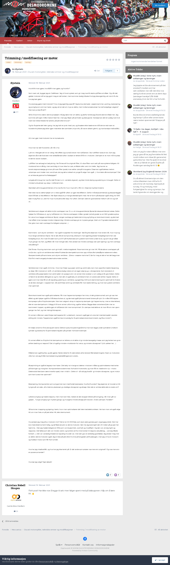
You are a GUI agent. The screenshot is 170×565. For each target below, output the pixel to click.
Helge (138, 147)
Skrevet (155, 81)
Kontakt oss (88, 545)
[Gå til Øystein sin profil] (8, 71)
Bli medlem (160, 5)
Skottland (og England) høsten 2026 (150, 171)
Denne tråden (153, 40)
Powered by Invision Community (85, 550)
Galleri (19, 40)
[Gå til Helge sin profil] (129, 143)
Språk (58, 545)
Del (98, 71)
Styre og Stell (43, 40)
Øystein (19, 69)
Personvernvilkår (72, 545)
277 (16, 112)
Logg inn (144, 5)
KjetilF (138, 134)
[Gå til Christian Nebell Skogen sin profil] (16, 498)
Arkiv (29, 40)
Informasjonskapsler (105, 545)
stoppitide (140, 81)
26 (17, 511)
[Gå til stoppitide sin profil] (129, 77)
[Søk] (165, 40)
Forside (8, 40)
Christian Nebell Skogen (15, 487)
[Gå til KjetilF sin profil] (129, 130)
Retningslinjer (62, 561)
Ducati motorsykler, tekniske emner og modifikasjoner (53, 72)
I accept (161, 560)
